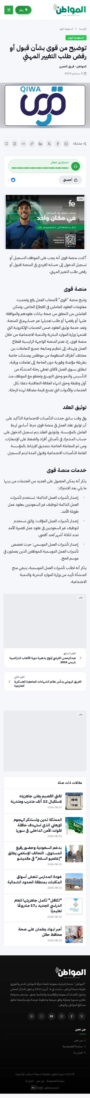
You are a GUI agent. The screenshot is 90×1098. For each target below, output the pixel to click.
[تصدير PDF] (14, 144)
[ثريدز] (31, 1016)
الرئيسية (83, 29)
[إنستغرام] (62, 1016)
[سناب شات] (41, 1016)
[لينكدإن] (40, 144)
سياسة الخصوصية (73, 1046)
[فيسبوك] (57, 144)
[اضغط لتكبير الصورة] (45, 105)
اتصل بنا (78, 1053)
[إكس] (49, 144)
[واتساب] (66, 144)
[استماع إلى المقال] (75, 166)
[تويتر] (82, 1016)
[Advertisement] (45, 621)
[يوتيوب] (51, 1016)
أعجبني (67, 180)
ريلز (21, 10)
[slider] (40, 168)
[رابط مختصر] (23, 144)
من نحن (78, 1040)
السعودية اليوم (66, 29)
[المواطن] (70, 10)
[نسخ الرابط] (31, 144)
